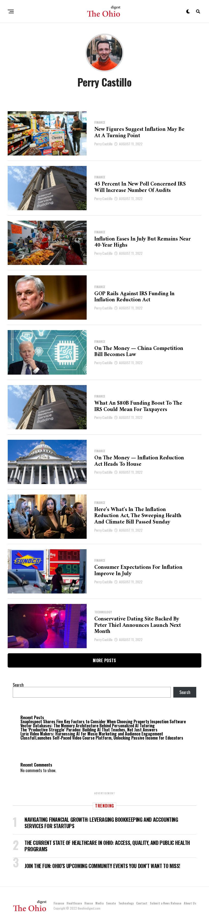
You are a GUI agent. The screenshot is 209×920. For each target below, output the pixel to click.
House (88, 903)
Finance (59, 903)
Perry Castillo (103, 143)
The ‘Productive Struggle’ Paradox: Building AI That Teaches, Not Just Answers (89, 730)
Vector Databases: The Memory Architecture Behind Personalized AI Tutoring (87, 726)
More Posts (104, 660)
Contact (141, 903)
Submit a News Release (165, 903)
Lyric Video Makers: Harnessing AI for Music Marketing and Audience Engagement (91, 734)
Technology (126, 903)
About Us (190, 903)
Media (99, 903)
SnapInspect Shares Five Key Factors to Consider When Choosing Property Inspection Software (103, 721)
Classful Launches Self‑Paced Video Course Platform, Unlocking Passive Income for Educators (101, 738)
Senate (111, 903)
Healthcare (74, 903)
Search (18, 685)
